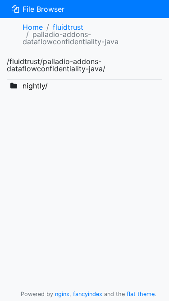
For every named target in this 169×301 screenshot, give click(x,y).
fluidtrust (68, 27)
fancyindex (87, 294)
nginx (62, 294)
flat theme (141, 294)
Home (33, 27)
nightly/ (35, 85)
